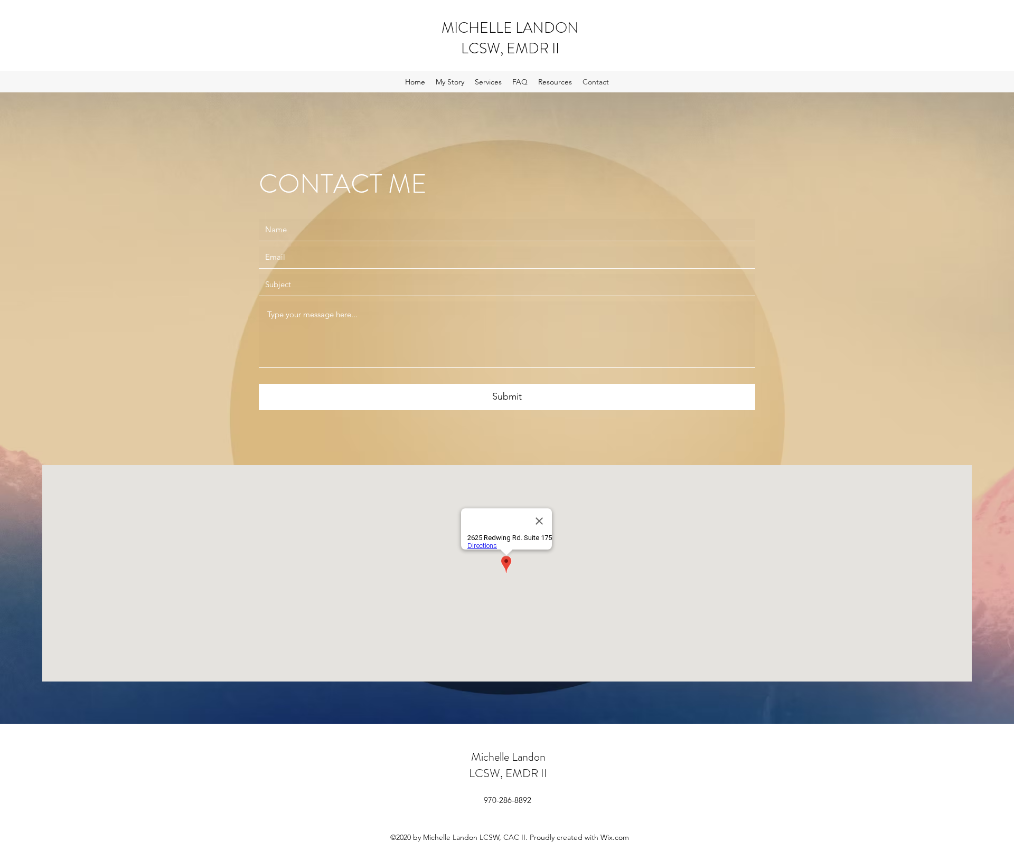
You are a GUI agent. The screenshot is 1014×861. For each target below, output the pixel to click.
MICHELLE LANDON (510, 28)
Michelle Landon (508, 757)
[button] (488, 82)
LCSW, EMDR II (510, 48)
